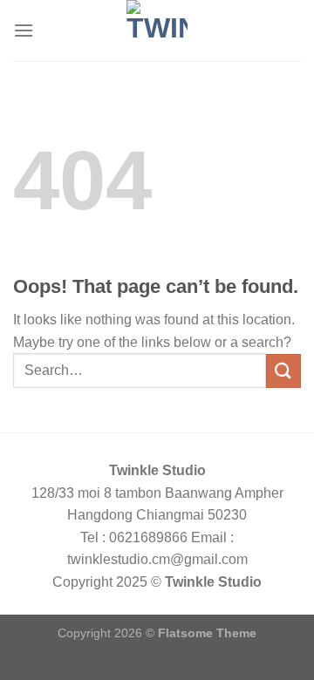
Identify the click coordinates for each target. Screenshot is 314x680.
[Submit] (283, 371)
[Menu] (23, 30)
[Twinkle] (157, 30)
